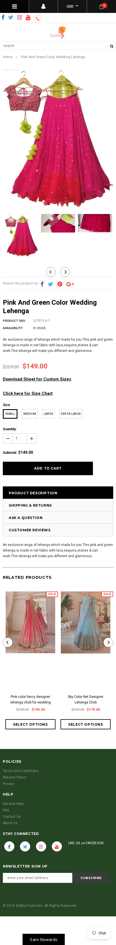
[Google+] (70, 284)
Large (48, 414)
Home (7, 57)
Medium (29, 414)
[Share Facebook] (42, 284)
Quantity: (10, 429)
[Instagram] (19, 18)
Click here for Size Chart (28, 393)
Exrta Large (71, 414)
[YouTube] (28, 18)
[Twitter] (11, 18)
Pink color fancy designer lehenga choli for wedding (30, 699)
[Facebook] (3, 18)
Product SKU (14, 321)
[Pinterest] (59, 284)
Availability (13, 328)
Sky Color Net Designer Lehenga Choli (85, 699)
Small (10, 414)
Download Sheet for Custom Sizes (37, 379)
